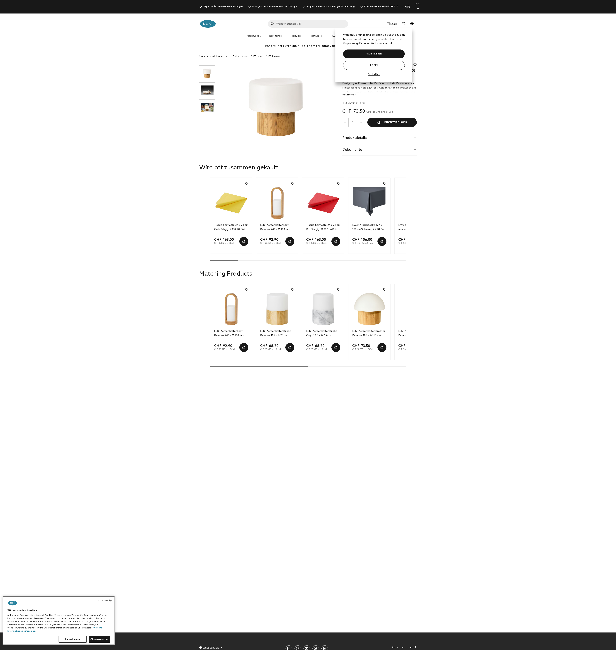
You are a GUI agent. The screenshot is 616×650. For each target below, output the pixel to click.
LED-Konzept (274, 56)
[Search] (272, 23)
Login (374, 65)
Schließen (374, 74)
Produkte (253, 36)
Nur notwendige (105, 600)
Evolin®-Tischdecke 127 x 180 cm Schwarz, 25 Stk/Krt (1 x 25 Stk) (368, 228)
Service (296, 36)
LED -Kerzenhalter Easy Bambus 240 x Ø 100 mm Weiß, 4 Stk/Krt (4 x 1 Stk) (275, 228)
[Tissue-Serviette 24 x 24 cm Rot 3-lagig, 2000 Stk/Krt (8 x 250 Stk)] (323, 203)
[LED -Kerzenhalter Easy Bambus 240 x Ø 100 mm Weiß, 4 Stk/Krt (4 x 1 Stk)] (277, 203)
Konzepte (275, 36)
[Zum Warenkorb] (412, 23)
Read (348, 95)
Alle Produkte (218, 56)
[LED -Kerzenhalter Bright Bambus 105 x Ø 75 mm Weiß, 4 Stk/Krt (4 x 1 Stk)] (277, 309)
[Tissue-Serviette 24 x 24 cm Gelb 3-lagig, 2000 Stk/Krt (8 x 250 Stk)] (231, 203)
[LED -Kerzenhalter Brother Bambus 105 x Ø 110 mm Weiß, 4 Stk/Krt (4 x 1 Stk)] (369, 309)
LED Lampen (258, 56)
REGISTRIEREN (374, 54)
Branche (316, 36)
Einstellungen (72, 639)
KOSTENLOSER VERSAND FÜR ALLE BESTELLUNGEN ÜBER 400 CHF (308, 46)
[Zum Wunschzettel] (403, 23)
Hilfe (407, 6)
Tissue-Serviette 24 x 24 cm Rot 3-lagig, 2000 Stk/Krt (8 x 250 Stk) (323, 228)
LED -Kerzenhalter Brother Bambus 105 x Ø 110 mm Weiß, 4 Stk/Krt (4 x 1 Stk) (368, 334)
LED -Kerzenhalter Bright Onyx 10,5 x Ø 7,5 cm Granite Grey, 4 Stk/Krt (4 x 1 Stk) (322, 334)
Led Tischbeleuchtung (239, 56)
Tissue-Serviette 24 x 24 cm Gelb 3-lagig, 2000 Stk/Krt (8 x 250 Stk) (231, 228)
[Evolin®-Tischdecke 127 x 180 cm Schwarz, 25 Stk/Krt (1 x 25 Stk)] (369, 203)
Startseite (204, 56)
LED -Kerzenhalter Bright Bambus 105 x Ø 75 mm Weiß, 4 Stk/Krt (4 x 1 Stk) (275, 334)
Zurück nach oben (402, 647)
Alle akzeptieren (99, 639)
